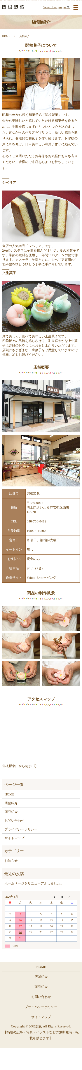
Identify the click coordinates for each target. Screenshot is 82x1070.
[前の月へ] (51, 897)
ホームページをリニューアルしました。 (34, 883)
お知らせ (11, 860)
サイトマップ (14, 838)
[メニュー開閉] (75, 7)
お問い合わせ (14, 820)
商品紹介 (11, 812)
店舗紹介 (11, 803)
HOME (6, 36)
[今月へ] (61, 897)
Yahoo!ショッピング (41, 577)
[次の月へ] (72, 897)
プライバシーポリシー (21, 829)
